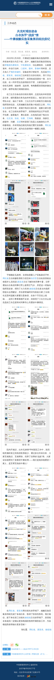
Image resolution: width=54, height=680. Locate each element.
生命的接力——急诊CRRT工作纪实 (25, 649)
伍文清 (10, 118)
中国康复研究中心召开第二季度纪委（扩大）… (29, 654)
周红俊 (48, 125)
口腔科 (24, 68)
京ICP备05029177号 (27, 669)
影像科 (38, 68)
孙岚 (17, 118)
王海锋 (30, 118)
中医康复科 (26, 65)
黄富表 (10, 75)
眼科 (31, 68)
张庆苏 (34, 278)
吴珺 (19, 122)
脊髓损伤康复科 (12, 65)
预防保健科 (16, 72)
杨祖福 (18, 75)
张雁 (23, 118)
